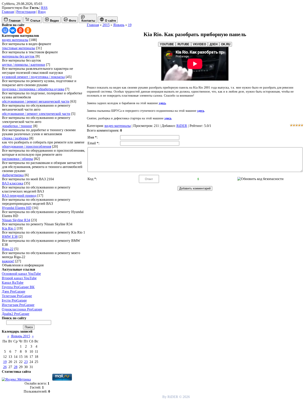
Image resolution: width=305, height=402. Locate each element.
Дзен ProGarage (13, 291)
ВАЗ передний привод (19, 195)
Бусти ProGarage (14, 300)
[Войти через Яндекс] (20, 30)
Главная (8, 12)
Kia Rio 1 (9, 228)
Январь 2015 (20, 336)
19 (5, 362)
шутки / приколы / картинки (23, 64)
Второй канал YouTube (19, 278)
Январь (118, 25)
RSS (44, 8)
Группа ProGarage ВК (18, 287)
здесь (162, 103)
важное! (8, 261)
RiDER (181, 126)
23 (26, 362)
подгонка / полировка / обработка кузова (33, 89)
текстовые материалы (18, 48)
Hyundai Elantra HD (16, 208)
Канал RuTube (12, 282)
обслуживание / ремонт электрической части (36, 114)
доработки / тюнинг (17, 126)
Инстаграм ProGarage (18, 305)
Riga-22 (7, 249)
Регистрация (26, 12)
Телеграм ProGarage (17, 296)
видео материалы (15, 40)
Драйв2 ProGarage (15, 314)
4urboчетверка (13, 175)
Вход (42, 12)
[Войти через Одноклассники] (28, 30)
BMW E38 (10, 236)
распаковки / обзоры (17, 159)
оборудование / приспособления (26, 146)
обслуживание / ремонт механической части (35, 101)
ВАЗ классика (12, 183)
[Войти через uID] (5, 30)
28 (15, 367)
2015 (106, 25)
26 (5, 367)
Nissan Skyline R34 (16, 220)
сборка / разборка (15, 138)
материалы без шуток (18, 56)
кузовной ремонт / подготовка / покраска (33, 77)
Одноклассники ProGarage (22, 309)
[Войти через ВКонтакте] (12, 30)
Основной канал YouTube (21, 274)
